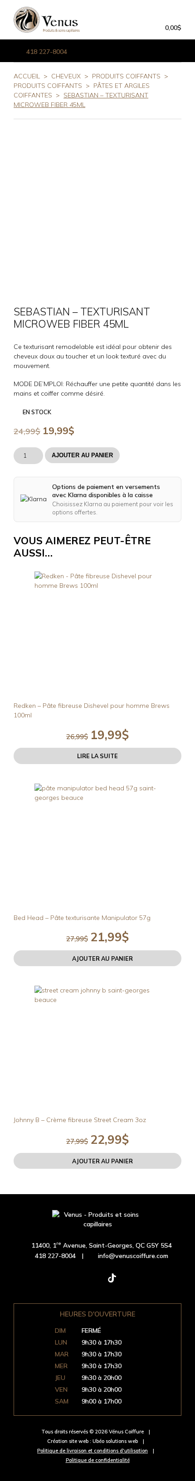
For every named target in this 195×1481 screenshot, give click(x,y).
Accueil (27, 76)
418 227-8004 (46, 52)
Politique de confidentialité (98, 1460)
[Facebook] (54, 1282)
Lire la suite (97, 756)
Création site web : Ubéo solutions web (92, 1441)
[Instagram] (83, 1282)
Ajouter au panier (82, 455)
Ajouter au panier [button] (102, 958)
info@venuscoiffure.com (133, 1256)
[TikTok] (112, 1282)
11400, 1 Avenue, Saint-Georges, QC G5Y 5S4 (101, 1245)
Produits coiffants (126, 76)
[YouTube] (141, 1282)
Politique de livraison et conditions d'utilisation (92, 1450)
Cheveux (66, 76)
